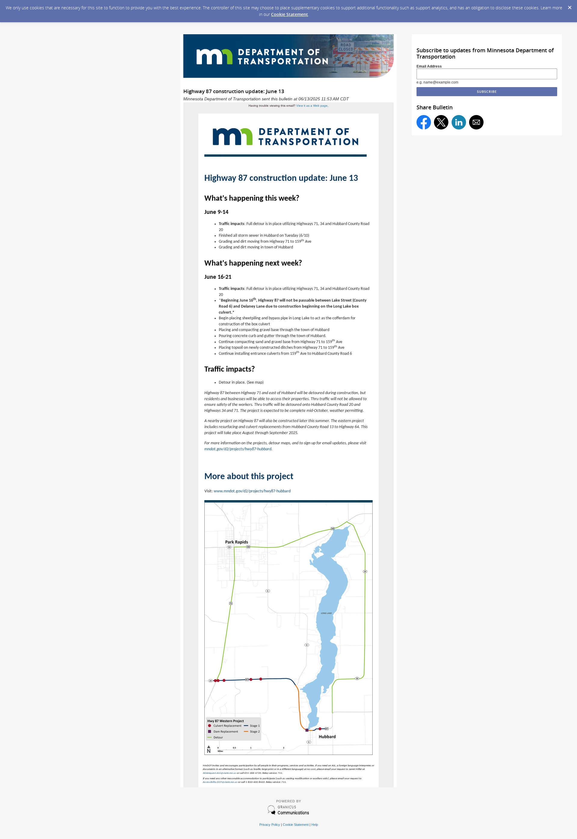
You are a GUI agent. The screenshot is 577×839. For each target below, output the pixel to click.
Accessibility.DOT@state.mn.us (220, 782)
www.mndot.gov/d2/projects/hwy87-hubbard (252, 491)
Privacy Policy (269, 824)
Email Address (429, 66)
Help (314, 824)
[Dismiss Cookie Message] (569, 5)
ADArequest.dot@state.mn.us (219, 773)
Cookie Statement (289, 14)
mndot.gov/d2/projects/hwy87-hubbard (237, 449)
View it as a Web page (312, 105)
